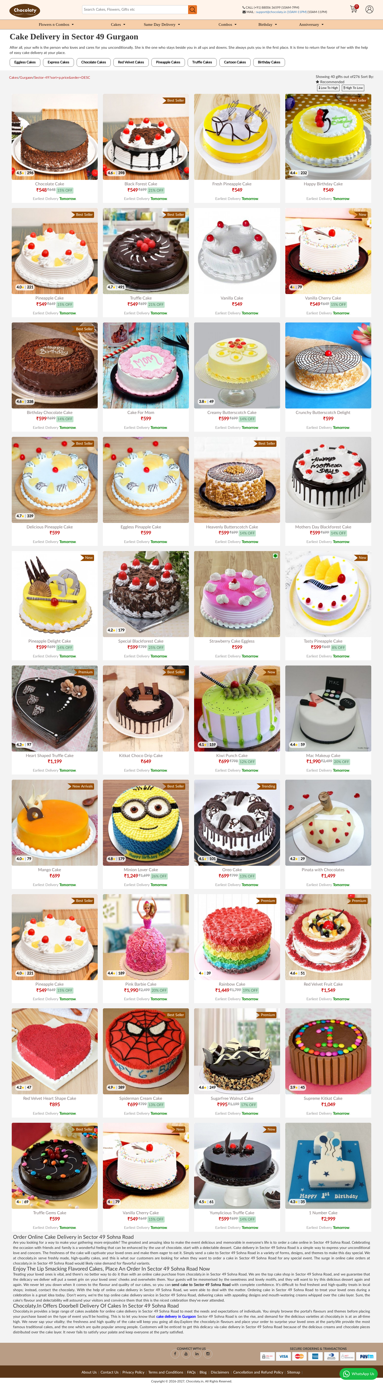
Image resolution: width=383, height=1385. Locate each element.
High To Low (354, 87)
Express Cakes (58, 62)
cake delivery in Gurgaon (176, 1317)
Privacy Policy (133, 1372)
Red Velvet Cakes (131, 62)
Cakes (116, 24)
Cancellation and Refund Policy (258, 1372)
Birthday (265, 24)
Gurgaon (26, 78)
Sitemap (293, 1372)
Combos (225, 24)
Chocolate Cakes (93, 62)
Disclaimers (220, 1372)
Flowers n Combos (54, 24)
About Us (89, 1372)
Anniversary (309, 24)
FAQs (191, 1372)
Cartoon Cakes (235, 62)
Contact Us (110, 1372)
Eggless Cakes (25, 62)
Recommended (331, 82)
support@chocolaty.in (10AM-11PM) (281, 12)
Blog (204, 1372)
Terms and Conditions (165, 1372)
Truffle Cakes (202, 62)
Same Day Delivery (160, 24)
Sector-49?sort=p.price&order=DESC (62, 78)
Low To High (329, 87)
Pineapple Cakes (168, 62)
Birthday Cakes (269, 62)
